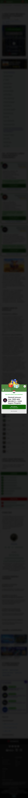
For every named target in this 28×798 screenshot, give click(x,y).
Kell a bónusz (14, 407)
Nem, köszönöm (14, 411)
